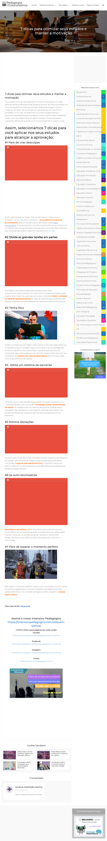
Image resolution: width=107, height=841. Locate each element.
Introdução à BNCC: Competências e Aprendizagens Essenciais (24, 764)
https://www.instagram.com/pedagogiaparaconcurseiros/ (36, 653)
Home (34, 5)
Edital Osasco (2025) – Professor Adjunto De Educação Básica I (25, 753)
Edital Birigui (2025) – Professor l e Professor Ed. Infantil (59, 753)
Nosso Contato (93, 5)
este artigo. (50, 231)
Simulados (63, 5)
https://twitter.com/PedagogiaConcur (36, 661)
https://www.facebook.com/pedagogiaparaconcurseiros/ (36, 644)
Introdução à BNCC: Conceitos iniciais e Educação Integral (58, 764)
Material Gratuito (47, 5)
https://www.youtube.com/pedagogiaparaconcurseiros (36, 635)
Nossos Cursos (78, 5)
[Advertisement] (36, 74)
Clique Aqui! (25, 606)
